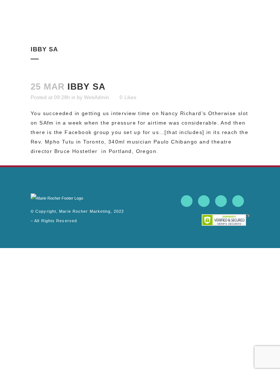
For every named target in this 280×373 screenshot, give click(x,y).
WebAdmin (96, 97)
